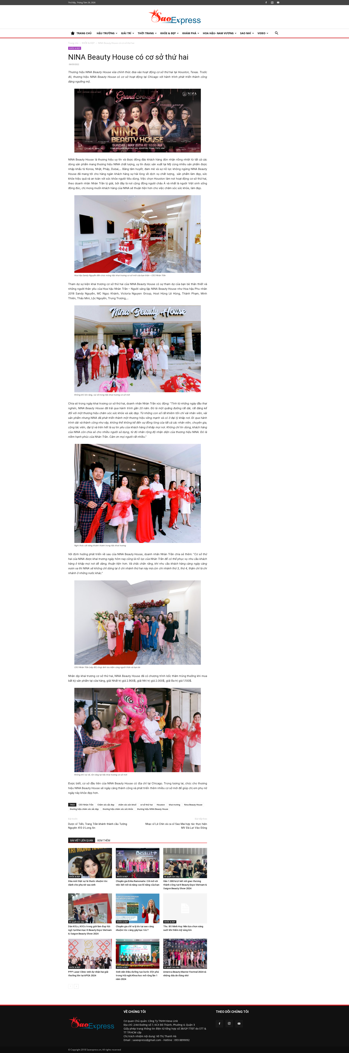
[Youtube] (278, 2)
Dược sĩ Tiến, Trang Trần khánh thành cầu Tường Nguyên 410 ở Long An (97, 825)
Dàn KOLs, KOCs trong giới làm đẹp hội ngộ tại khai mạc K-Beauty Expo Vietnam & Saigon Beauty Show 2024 (90, 930)
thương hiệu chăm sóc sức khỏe (118, 809)
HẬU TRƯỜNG (106, 33)
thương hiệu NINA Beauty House (152, 809)
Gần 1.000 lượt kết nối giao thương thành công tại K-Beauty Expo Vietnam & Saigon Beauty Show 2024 (185, 885)
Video (261, 33)
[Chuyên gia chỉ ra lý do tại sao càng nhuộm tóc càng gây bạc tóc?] (138, 908)
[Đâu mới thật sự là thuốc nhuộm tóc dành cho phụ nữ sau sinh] (90, 863)
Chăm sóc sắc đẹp (105, 804)
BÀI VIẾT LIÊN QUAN (81, 840)
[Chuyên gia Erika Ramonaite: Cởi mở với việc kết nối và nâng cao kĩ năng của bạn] (138, 863)
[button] (276, 33)
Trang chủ (73, 43)
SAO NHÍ (245, 33)
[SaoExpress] (174, 17)
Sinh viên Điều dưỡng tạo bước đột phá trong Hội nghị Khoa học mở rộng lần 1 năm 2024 (137, 975)
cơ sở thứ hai (146, 804)
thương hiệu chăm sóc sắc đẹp (84, 809)
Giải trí (126, 33)
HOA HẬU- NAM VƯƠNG (218, 33)
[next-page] (76, 986)
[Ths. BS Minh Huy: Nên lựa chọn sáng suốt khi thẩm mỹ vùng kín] (185, 908)
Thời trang (146, 33)
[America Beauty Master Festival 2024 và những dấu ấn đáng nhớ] (185, 954)
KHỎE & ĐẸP (168, 33)
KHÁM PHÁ (189, 33)
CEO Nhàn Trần (86, 804)
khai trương (174, 804)
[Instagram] (272, 2)
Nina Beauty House (193, 804)
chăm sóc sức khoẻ (127, 804)
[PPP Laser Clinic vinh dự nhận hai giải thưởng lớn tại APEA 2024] (90, 954)
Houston (161, 804)
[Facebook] (266, 2)
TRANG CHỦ (84, 33)
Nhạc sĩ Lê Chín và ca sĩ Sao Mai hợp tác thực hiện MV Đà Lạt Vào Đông (176, 825)
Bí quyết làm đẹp (171, 876)
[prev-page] (70, 986)
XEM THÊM (103, 840)
